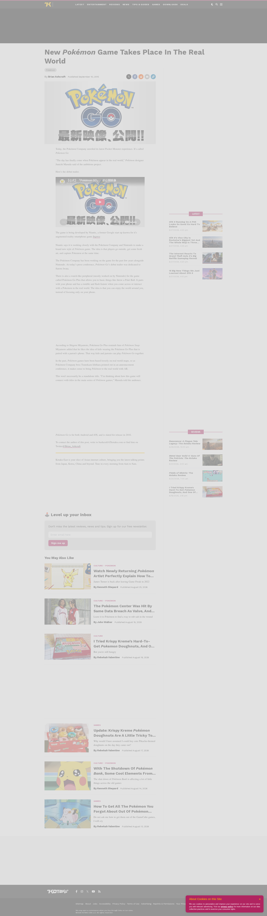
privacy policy (227, 907)
